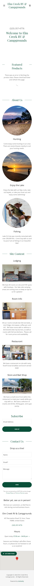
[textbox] (17, 421)
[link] (17, 5)
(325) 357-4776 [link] (17, 28)
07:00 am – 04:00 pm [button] (20, 536)
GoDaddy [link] (21, 581)
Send (17, 485)
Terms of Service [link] (20, 493)
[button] (4, 5)
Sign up (17, 429)
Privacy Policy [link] (9, 493)
